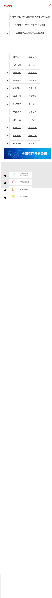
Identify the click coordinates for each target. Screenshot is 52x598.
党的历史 (17, 88)
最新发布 (32, 143)
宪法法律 (17, 80)
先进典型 (32, 88)
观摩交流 (32, 96)
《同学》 (32, 120)
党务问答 (17, 135)
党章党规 (32, 72)
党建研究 (32, 57)
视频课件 (17, 112)
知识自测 (17, 143)
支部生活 (17, 127)
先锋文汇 (32, 135)
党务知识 (32, 127)
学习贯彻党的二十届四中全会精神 (30, 25)
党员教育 (32, 65)
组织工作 (17, 57)
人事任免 (17, 65)
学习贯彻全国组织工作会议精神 (30, 33)
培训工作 (17, 96)
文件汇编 (32, 80)
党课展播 (17, 104)
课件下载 (17, 120)
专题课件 (32, 112)
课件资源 (32, 104)
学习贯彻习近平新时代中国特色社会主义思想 (30, 17)
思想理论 (17, 72)
